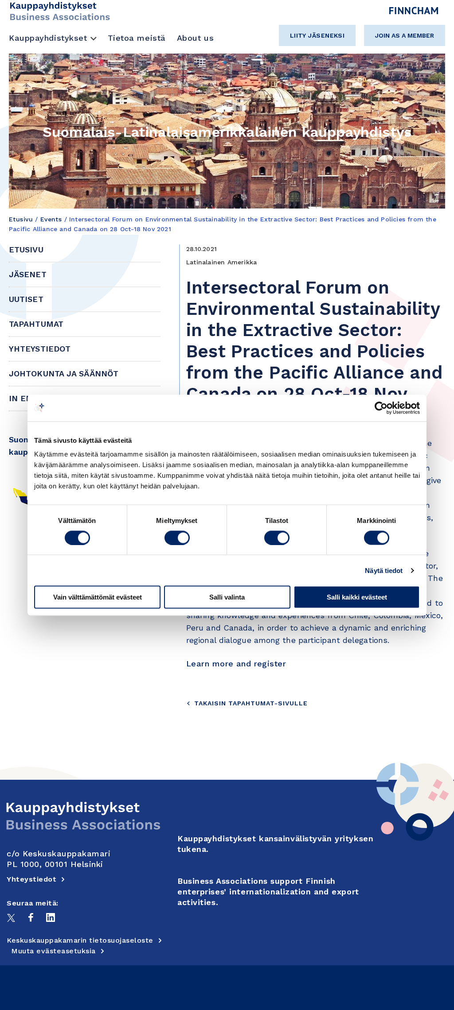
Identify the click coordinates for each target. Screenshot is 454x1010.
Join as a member (404, 35)
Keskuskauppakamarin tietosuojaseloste (80, 940)
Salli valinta (227, 597)
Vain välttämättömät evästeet (97, 597)
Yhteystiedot (39, 348)
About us (195, 38)
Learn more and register (236, 663)
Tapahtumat (36, 324)
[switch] (177, 537)
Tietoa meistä (137, 38)
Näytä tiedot (384, 570)
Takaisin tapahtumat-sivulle (251, 703)
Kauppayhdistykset (48, 38)
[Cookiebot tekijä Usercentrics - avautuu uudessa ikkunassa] (381, 407)
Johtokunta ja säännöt (63, 373)
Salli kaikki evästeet (357, 597)
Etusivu (21, 219)
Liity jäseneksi (317, 35)
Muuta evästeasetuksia (53, 951)
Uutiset (26, 299)
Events (51, 219)
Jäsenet (28, 274)
